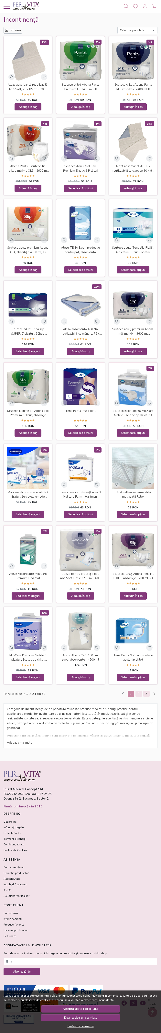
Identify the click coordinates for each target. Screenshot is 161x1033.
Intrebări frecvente (15, 884)
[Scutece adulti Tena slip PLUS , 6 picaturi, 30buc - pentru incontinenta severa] (133, 224)
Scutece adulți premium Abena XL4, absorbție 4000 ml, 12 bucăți (27, 250)
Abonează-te (22, 972)
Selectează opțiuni (80, 188)
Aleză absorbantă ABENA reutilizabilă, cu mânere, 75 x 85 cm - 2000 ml (81, 331)
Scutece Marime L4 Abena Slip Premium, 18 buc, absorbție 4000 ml (28, 413)
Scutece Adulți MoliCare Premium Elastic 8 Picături (80, 168)
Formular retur (12, 833)
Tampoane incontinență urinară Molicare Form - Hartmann (80, 494)
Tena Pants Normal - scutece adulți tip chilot (133, 657)
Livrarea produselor (16, 930)
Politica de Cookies (15, 850)
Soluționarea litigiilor (16, 896)
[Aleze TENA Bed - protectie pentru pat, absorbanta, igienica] (80, 224)
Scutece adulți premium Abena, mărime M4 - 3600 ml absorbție (133, 331)
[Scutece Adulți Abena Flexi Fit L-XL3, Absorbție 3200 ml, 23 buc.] (133, 550)
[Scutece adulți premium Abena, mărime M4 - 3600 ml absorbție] (133, 305)
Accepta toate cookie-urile (80, 1009)
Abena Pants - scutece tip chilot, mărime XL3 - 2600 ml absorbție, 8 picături (28, 168)
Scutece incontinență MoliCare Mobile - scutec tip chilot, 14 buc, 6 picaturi (133, 413)
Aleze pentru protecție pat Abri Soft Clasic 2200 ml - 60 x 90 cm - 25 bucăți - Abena (80, 576)
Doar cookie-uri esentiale (80, 1018)
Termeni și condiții (15, 839)
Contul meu (11, 913)
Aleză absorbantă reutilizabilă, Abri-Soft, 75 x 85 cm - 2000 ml (28, 87)
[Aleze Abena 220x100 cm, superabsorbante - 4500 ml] (80, 631)
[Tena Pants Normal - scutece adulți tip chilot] (133, 631)
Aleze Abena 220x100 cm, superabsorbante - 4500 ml (80, 657)
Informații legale (14, 827)
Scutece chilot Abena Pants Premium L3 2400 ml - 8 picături (80, 87)
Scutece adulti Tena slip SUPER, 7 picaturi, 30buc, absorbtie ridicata (28, 331)
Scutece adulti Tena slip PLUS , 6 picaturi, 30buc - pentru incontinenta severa (133, 250)
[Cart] (154, 6)
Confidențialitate (14, 844)
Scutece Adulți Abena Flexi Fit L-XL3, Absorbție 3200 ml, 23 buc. (133, 576)
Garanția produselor (16, 873)
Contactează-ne (14, 867)
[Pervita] (24, 6)
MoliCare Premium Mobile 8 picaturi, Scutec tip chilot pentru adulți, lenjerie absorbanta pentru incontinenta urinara (28, 657)
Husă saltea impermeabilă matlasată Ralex (133, 494)
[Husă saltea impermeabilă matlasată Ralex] (133, 468)
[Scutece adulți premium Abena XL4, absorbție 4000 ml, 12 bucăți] (28, 224)
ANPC (7, 890)
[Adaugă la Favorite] (44, 77)
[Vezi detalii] (11, 77)
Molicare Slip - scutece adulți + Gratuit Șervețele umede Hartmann (27, 494)
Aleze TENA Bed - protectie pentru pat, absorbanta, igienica (80, 250)
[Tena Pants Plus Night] (80, 387)
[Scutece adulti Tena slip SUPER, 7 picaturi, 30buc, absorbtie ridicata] (28, 305)
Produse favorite (14, 925)
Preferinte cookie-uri (81, 1026)
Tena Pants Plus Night (80, 411)
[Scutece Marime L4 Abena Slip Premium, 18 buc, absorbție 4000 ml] (28, 387)
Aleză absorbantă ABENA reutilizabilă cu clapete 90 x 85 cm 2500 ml (133, 168)
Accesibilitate (12, 879)
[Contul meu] (145, 6)
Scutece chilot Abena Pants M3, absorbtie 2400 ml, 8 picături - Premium (133, 87)
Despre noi (10, 822)
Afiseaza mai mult (19, 743)
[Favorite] (135, 6)
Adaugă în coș (28, 107)
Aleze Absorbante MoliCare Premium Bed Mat (28, 576)
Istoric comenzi (13, 919)
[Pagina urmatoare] (154, 694)
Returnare (10, 936)
